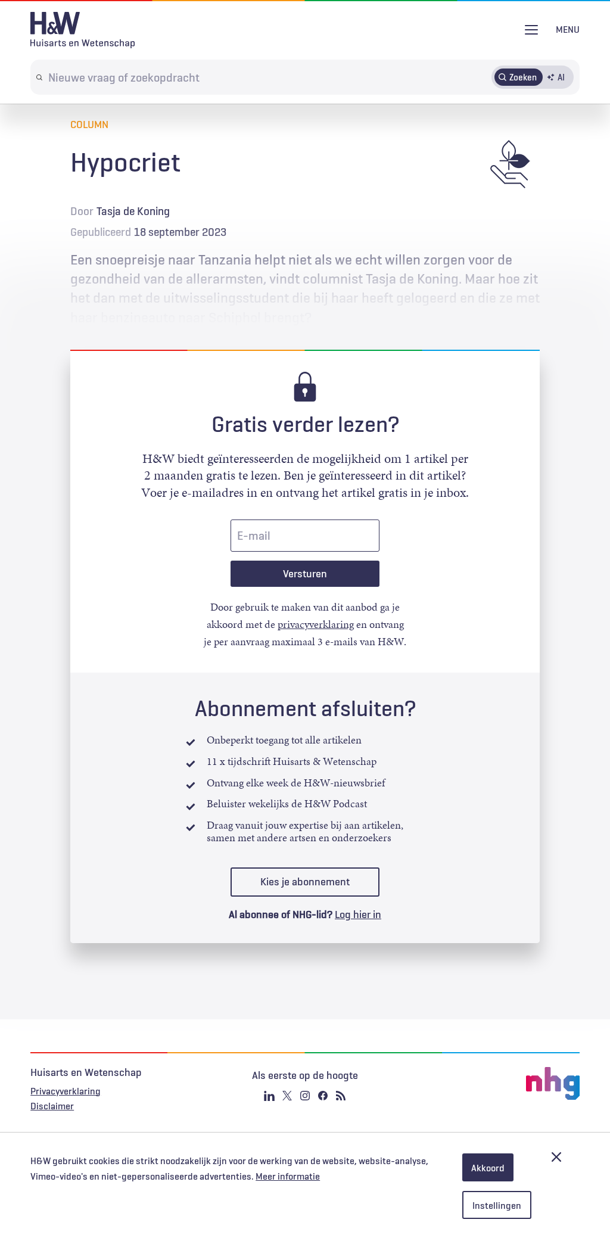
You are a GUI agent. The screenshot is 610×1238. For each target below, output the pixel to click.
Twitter (287, 1096)
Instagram (305, 1096)
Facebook (323, 1096)
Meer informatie (288, 1176)
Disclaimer (52, 1105)
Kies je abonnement (305, 882)
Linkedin (269, 1096)
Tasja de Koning (133, 210)
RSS (341, 1096)
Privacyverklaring (65, 1090)
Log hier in (358, 914)
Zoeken (523, 76)
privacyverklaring (316, 624)
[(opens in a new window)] (488, 1083)
